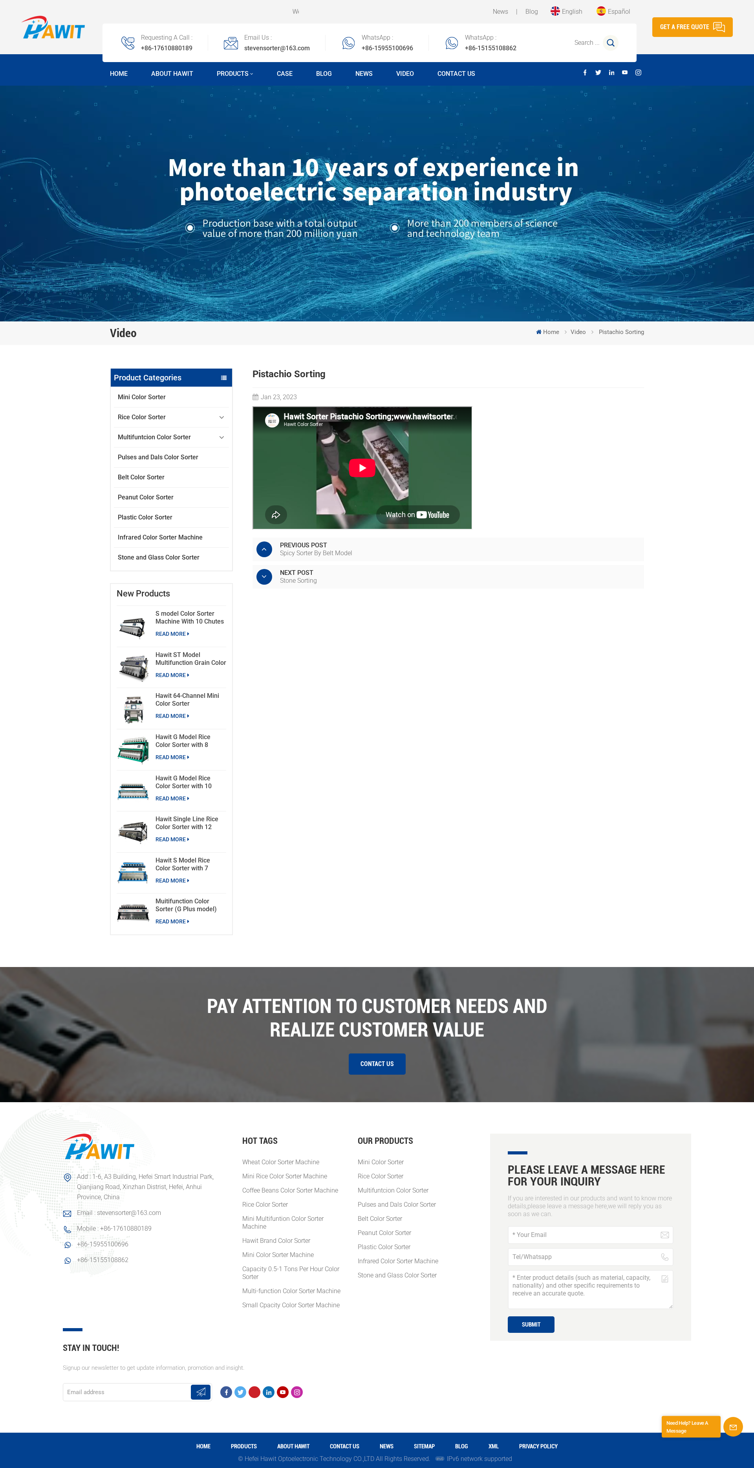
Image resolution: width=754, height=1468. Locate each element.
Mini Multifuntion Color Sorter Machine (283, 1222)
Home (119, 73)
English (572, 11)
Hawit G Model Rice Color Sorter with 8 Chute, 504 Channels (185, 741)
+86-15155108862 (490, 48)
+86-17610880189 (166, 48)
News (500, 11)
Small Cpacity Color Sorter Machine (291, 1305)
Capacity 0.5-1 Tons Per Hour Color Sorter (290, 1273)
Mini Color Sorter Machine (278, 1255)
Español (619, 11)
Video (405, 73)
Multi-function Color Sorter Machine (291, 1291)
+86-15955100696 (387, 48)
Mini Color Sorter (142, 397)
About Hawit (172, 73)
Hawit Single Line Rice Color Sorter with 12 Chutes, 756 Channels (187, 823)
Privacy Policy (538, 1446)
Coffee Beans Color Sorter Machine (290, 1190)
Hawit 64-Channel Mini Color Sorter (187, 699)
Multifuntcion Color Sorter (154, 437)
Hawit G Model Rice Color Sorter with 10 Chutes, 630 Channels (186, 782)
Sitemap (424, 1446)
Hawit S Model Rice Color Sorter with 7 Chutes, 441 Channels (186, 864)
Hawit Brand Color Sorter (276, 1240)
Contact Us (456, 73)
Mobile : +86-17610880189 (114, 1228)
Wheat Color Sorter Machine (280, 1162)
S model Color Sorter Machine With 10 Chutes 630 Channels (190, 618)
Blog (531, 11)
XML (494, 1446)
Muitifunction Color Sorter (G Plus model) (186, 905)
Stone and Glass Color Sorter (158, 557)
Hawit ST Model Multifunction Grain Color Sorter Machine (191, 659)
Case (285, 73)
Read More (171, 634)
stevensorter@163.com (277, 48)
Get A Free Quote (684, 27)
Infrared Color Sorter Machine (160, 537)
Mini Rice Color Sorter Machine (284, 1176)
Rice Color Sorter (142, 417)
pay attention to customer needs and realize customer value (377, 1018)
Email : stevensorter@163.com (119, 1213)
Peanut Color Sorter (146, 497)
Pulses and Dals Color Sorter (158, 457)
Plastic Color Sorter (145, 517)
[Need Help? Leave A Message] (733, 1427)
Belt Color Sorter (141, 477)
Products (233, 73)
